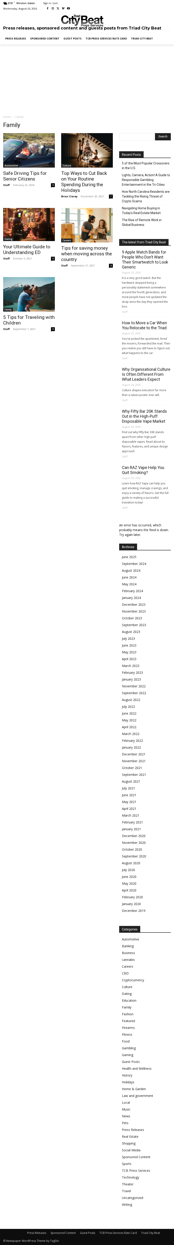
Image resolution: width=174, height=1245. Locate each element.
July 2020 (128, 870)
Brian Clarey (69, 196)
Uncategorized (132, 1198)
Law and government (137, 1096)
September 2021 (134, 774)
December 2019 (133, 910)
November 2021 (134, 761)
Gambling (129, 1048)
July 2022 (128, 706)
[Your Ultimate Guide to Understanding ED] (29, 224)
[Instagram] (53, 8)
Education (129, 1000)
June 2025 (129, 557)
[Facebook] (47, 8)
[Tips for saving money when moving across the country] (87, 225)
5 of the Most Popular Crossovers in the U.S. (145, 165)
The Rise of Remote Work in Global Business (142, 222)
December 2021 (133, 754)
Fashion (127, 1014)
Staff (6, 185)
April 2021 (129, 808)
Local (126, 1102)
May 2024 (129, 584)
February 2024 (132, 591)
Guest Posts (131, 1061)
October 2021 (132, 768)
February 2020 (132, 897)
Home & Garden (134, 1089)
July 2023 (128, 638)
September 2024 (134, 563)
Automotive (11, 165)
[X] (58, 8)
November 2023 (134, 611)
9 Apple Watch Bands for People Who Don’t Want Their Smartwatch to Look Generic (145, 259)
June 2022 (129, 713)
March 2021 (130, 815)
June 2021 (129, 795)
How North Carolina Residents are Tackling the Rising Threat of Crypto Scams (146, 196)
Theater (127, 1184)
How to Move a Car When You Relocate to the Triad (144, 325)
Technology (130, 1177)
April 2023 (129, 659)
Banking (128, 946)
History (127, 1075)
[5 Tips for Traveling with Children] (29, 294)
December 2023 (133, 604)
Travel (126, 1191)
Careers (67, 240)
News (126, 1116)
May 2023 (129, 652)
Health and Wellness (137, 1068)
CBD (125, 973)
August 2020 (131, 863)
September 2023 (134, 625)
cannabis (128, 959)
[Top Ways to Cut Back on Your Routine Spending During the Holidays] (87, 150)
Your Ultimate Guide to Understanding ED (26, 249)
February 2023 (132, 672)
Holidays (128, 1082)
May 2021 (129, 802)
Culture (67, 165)
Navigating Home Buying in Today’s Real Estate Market (141, 210)
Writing (127, 1204)
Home (7, 117)
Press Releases (133, 1130)
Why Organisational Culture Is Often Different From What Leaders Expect (146, 374)
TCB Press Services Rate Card (118, 1233)
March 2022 (130, 734)
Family (8, 309)
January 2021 (131, 829)
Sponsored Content (136, 1157)
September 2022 (134, 693)
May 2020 (129, 883)
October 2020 (132, 849)
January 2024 (131, 598)
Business (128, 953)
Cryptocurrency (133, 980)
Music (126, 1109)
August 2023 (131, 632)
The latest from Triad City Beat (144, 242)
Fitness (127, 1034)
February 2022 (132, 740)
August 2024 (131, 570)
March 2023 (130, 666)
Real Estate (130, 1136)
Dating (8, 239)
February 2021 (132, 822)
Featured (128, 1021)
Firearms (128, 1027)
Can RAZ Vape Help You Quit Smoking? (143, 470)
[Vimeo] (63, 8)
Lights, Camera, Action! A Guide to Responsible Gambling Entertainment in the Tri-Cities (146, 179)
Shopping (128, 1143)
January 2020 (131, 904)
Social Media (131, 1150)
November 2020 (134, 842)
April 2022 (129, 727)
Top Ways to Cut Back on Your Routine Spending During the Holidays (84, 182)
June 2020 (129, 876)
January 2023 (131, 679)
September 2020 (134, 856)
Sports (126, 1164)
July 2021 (128, 788)
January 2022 (131, 747)
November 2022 (134, 686)
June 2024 (129, 577)
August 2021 (131, 781)
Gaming (127, 1055)
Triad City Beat (150, 1233)
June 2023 (129, 645)
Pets (125, 1123)
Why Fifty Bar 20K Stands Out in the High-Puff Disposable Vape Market (144, 416)
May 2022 (129, 720)
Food (126, 1041)
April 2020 (129, 890)
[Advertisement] (87, 79)
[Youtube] (68, 8)
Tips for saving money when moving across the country (86, 253)
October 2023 (132, 618)
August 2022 (131, 700)
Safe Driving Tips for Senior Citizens (25, 176)
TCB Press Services (136, 1170)
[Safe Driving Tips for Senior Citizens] (29, 150)
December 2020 (133, 836)
